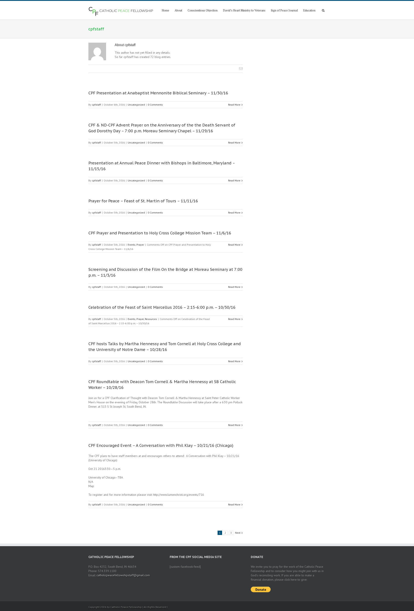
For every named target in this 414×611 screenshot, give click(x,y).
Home (165, 10)
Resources (151, 319)
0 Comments (155, 104)
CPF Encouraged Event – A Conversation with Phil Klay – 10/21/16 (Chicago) (160, 445)
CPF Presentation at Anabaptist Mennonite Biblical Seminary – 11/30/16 (158, 92)
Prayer (140, 244)
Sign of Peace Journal (284, 10)
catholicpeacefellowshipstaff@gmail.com (123, 575)
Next (237, 532)
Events (131, 244)
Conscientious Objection (203, 10)
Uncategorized (136, 104)
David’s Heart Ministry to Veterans (244, 10)
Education (309, 10)
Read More (234, 104)
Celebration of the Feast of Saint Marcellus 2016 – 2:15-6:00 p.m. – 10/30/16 (161, 307)
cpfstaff (96, 104)
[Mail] (241, 68)
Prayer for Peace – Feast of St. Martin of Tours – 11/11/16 (143, 200)
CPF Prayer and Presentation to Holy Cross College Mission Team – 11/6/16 (159, 233)
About (178, 10)
